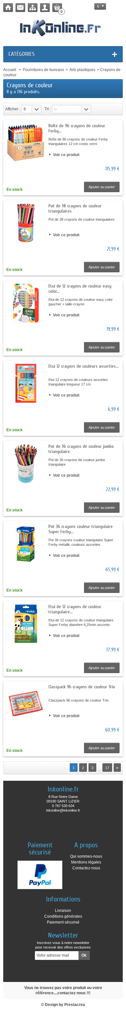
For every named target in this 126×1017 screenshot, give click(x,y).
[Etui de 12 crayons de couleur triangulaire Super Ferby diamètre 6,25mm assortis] (25, 623)
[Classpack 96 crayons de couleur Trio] (25, 703)
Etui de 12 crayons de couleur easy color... (79, 288)
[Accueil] (8, 8)
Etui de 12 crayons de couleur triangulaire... (74, 609)
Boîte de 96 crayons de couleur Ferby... (76, 128)
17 (107, 768)
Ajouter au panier (102, 187)
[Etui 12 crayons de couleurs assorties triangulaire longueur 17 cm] (25, 383)
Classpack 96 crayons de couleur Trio (81, 687)
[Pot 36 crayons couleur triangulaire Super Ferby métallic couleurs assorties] (25, 543)
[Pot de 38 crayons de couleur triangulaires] (25, 222)
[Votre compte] (44, 8)
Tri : (48, 109)
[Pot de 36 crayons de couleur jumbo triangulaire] (25, 463)
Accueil (9, 69)
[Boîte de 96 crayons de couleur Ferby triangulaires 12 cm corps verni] (25, 142)
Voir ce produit (66, 155)
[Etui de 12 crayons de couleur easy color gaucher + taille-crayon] (25, 303)
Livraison (63, 910)
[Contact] (20, 8)
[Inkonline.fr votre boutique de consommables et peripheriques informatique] (63, 27)
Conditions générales (63, 916)
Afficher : (12, 109)
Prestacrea (74, 1004)
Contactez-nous (86, 868)
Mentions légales (86, 862)
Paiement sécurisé (63, 922)
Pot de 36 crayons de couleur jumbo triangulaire (81, 449)
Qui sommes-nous (86, 856)
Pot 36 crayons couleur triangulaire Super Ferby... (80, 529)
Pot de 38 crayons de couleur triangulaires (75, 208)
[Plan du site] (32, 8)
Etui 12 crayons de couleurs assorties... (83, 366)
